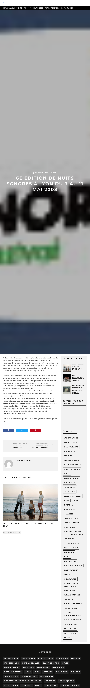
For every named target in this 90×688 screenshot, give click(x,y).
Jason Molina (71, 518)
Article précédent (20, 443)
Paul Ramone (7, 529)
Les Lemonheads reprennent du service (78, 378)
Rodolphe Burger (73, 566)
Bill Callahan (71, 447)
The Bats (68, 599)
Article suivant (42, 443)
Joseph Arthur (71, 523)
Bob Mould (69, 451)
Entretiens (23, 8)
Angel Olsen (70, 442)
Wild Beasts (70, 629)
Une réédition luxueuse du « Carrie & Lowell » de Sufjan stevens (78, 390)
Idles (75, 500)
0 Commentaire (12, 532)
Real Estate (70, 561)
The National (70, 608)
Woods (67, 638)
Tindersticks (70, 624)
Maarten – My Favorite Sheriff (40, 446)
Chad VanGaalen (72, 465)
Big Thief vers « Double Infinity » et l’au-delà (78, 367)
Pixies (67, 557)
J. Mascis (68, 514)
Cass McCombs (71, 460)
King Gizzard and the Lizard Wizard (73, 533)
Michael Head (71, 548)
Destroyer (69, 483)
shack (67, 574)
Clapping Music (72, 469)
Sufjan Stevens (72, 595)
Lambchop (69, 539)
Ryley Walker (71, 570)
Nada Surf (69, 552)
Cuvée (67, 474)
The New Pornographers (72, 614)
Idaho (67, 500)
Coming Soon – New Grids (19, 446)
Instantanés (67, 8)
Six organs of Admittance (71, 585)
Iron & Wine (70, 509)
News (5, 8)
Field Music (70, 487)
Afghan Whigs (71, 438)
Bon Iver (68, 456)
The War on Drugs (73, 620)
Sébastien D (39, 172)
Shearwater (70, 579)
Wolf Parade (70, 633)
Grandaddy (69, 491)
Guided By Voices (73, 496)
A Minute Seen (37, 8)
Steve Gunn (70, 590)
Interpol (68, 505)
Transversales (52, 8)
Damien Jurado (71, 478)
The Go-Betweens (73, 604)
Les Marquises (71, 543)
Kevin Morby (70, 527)
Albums (13, 8)
